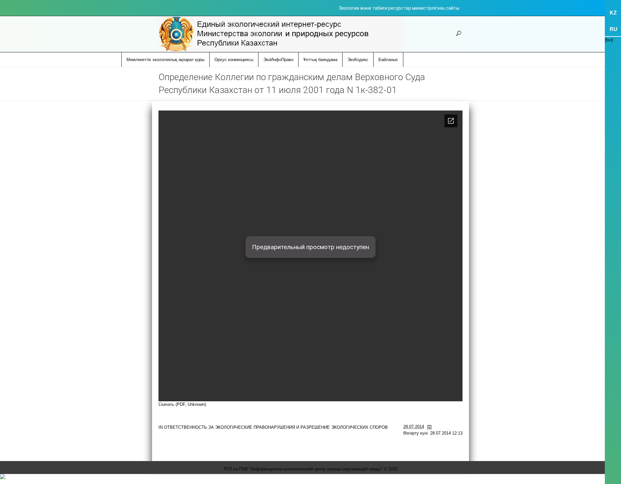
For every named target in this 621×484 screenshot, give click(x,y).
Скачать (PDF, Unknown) (182, 404)
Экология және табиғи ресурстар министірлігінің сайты (399, 8)
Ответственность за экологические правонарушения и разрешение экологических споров (276, 427)
